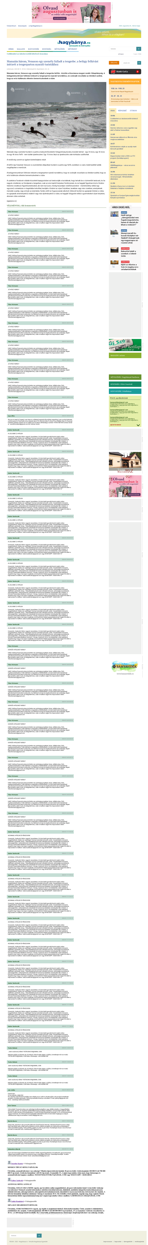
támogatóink (128, 1241)
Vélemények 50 (31, 69)
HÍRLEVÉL (114, 63)
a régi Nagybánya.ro (35, 26)
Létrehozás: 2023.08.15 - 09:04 (16, 69)
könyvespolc (22, 26)
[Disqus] (56, 1187)
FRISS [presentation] (113, 110)
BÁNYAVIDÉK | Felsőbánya (121, 391)
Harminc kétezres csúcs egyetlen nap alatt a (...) (27, 54)
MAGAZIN (21, 49)
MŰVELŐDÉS (59, 49)
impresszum (107, 1241)
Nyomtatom (40, 69)
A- (48, 69)
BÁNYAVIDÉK (33, 49)
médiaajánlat (139, 1241)
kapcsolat (118, 1241)
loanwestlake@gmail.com (119, 402)
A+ (46, 69)
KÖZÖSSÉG (46, 49)
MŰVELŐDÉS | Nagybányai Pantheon (125, 377)
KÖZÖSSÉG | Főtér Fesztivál (121, 384)
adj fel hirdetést (115, 424)
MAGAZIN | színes (118, 355)
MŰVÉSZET (72, 49)
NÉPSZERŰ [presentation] (122, 110)
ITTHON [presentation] (133, 110)
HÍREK (11, 49)
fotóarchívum (11, 26)
